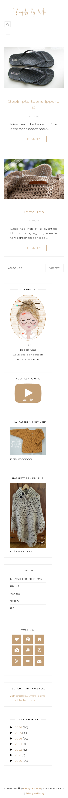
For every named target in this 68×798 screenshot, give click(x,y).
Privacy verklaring (35, 793)
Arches (14, 601)
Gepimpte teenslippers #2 (34, 104)
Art (12, 608)
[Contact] (39, 661)
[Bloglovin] (16, 639)
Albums (14, 586)
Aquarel (15, 593)
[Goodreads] (28, 650)
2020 (18, 760)
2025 (18, 732)
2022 (18, 749)
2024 (18, 738)
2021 (18, 755)
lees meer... (34, 139)
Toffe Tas (33, 212)
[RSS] (16, 661)
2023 (18, 744)
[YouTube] (28, 661)
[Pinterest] (28, 639)
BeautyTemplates (32, 788)
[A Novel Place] (39, 639)
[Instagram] (39, 650)
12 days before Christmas (26, 579)
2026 (18, 727)
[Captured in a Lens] (16, 650)
